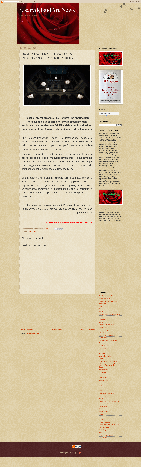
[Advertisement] (57, 311)
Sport (100, 432)
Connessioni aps (104, 330)
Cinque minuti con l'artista (106, 324)
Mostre (101, 383)
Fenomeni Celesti (104, 348)
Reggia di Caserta (104, 422)
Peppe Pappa (103, 406)
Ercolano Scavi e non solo (107, 343)
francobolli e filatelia (105, 356)
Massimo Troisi (103, 380)
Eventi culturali (103, 345)
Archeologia (102, 303)
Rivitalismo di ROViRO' (106, 427)
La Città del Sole (104, 372)
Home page (57, 329)
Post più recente (26, 329)
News (34, 231)
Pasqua (101, 398)
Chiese (101, 322)
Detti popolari (103, 337)
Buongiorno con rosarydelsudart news (110, 314)
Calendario (102, 317)
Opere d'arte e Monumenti (106, 393)
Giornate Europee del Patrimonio (108, 361)
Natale (101, 388)
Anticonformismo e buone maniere (109, 301)
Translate (113, 116)
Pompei (101, 414)
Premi (100, 417)
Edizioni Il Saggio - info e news (108, 340)
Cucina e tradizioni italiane (107, 335)
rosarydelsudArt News (47, 9)
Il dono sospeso (103, 369)
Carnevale (102, 319)
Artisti (100, 306)
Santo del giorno (104, 430)
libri (100, 375)
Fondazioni (102, 353)
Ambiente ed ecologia (105, 298)
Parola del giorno (104, 396)
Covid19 (101, 332)
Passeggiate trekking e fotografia (109, 401)
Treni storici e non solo (106, 435)
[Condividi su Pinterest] (62, 229)
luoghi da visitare (104, 377)
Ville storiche (103, 438)
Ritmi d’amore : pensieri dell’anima (109, 424)
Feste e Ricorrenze (104, 351)
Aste (100, 309)
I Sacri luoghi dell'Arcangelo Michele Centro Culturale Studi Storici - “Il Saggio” (109, 365)
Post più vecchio (88, 329)
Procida (101, 419)
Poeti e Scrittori (103, 411)
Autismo (101, 311)
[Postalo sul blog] (57, 229)
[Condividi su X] (58, 229)
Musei (100, 385)
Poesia (101, 409)
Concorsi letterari (104, 327)
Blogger (79, 453)
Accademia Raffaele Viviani (107, 296)
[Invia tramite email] (55, 229)
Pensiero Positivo (104, 404)
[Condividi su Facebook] (60, 229)
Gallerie (30, 231)
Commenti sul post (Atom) (33, 333)
